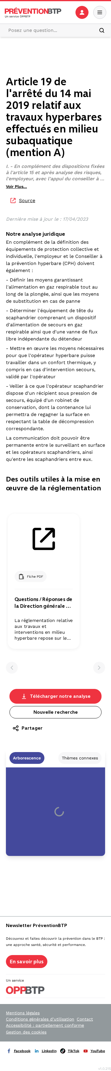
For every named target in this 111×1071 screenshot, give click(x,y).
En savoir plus (27, 961)
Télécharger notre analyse (60, 696)
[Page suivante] (99, 668)
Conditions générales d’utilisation (40, 1019)
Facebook (22, 1051)
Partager (32, 728)
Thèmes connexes (80, 758)
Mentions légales (23, 1013)
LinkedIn (49, 1051)
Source (27, 200)
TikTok (73, 1051)
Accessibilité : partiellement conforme (45, 1025)
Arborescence (27, 758)
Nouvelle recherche (55, 712)
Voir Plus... (16, 186)
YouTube (98, 1051)
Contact (85, 1019)
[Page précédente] (12, 668)
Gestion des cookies (26, 1032)
